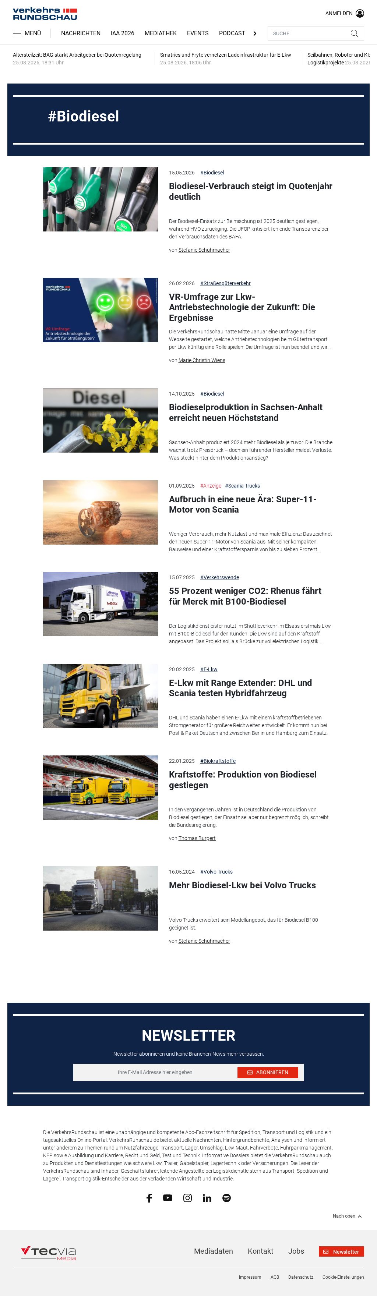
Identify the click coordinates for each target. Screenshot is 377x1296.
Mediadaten (213, 1251)
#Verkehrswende (219, 577)
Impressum (250, 1277)
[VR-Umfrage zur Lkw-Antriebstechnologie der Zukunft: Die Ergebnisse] (100, 310)
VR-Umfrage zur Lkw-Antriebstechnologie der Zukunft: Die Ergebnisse (242, 307)
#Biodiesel (212, 173)
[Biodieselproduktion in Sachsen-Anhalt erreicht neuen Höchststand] (100, 420)
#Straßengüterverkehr (225, 283)
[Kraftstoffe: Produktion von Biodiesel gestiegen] (100, 787)
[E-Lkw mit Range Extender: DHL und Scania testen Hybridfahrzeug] (100, 696)
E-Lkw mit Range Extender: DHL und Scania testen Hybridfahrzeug (240, 688)
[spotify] (226, 1197)
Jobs (296, 1251)
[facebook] (149, 1198)
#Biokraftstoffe (218, 761)
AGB (275, 1277)
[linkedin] (207, 1197)
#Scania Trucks (242, 486)
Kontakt (261, 1251)
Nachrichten (81, 33)
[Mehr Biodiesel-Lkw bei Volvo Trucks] (100, 898)
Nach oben (344, 1216)
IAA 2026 (122, 33)
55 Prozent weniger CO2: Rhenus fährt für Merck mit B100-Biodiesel (245, 596)
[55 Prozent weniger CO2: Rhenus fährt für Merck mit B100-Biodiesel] (100, 604)
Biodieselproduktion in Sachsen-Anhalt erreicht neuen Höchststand (246, 412)
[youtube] (167, 1197)
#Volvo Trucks (216, 872)
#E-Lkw (209, 669)
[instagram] (187, 1197)
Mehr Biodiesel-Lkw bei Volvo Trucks (242, 885)
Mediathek (161, 33)
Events (198, 33)
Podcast (232, 33)
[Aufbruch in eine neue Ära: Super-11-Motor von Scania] (100, 512)
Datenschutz (300, 1277)
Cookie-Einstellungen (343, 1277)
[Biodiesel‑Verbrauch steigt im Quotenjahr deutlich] (100, 199)
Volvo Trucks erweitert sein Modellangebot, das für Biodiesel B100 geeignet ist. (243, 924)
